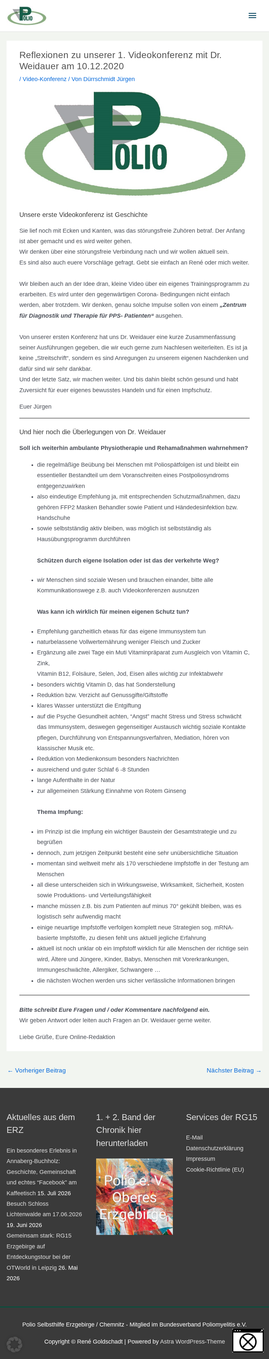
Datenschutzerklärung (214, 1148)
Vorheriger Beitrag (36, 1070)
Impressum (200, 1159)
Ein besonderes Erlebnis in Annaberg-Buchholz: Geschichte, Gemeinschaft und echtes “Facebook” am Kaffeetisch (42, 1172)
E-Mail (194, 1137)
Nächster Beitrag (234, 1070)
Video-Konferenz (45, 79)
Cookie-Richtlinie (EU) (215, 1169)
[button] (14, 1344)
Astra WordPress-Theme (192, 1341)
